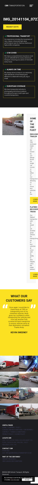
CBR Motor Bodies (9, 459)
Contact (5, 432)
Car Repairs (28, 430)
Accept (27, 480)
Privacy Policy (8, 434)
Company (11, 427)
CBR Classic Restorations (12, 461)
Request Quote (12, 27)
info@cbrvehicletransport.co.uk (18, 453)
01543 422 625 (5, 452)
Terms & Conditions (17, 432)
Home (4, 427)
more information (15, 480)
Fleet (18, 427)
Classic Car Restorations (12, 430)
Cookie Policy (20, 434)
